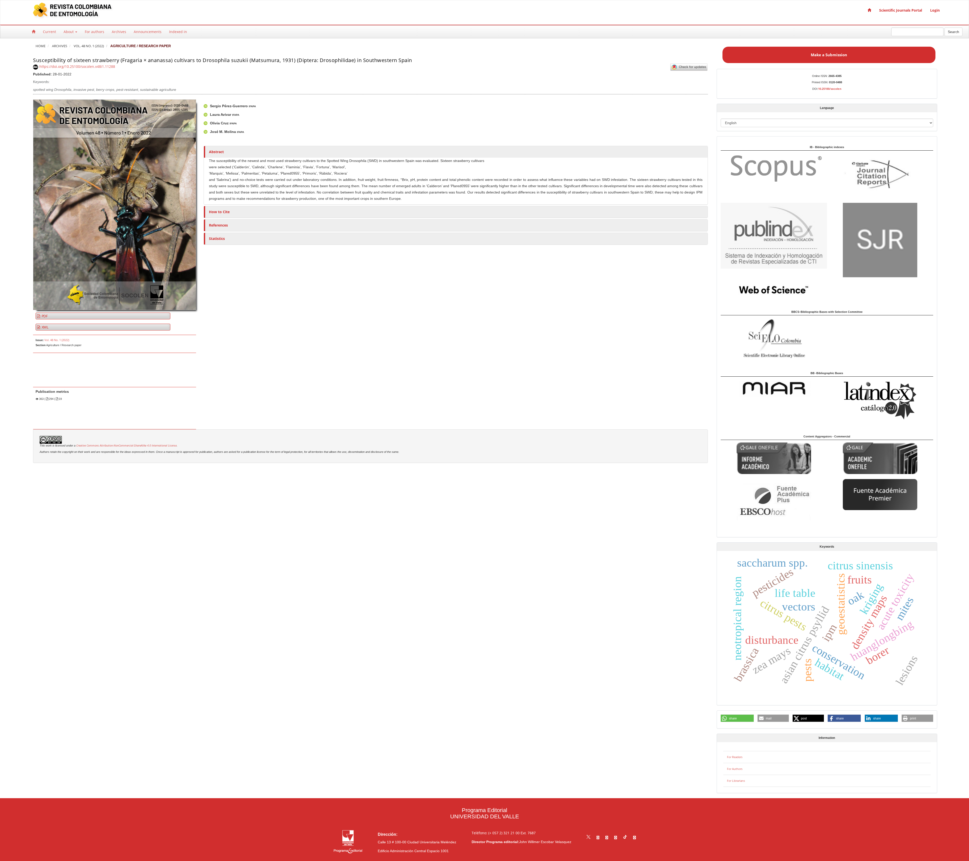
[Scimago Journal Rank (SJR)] (880, 239)
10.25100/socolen (829, 89)
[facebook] (598, 837)
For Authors (734, 769)
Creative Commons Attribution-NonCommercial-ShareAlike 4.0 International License (126, 445)
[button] (737, 718)
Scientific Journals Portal (900, 10)
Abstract (216, 151)
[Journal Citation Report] (880, 175)
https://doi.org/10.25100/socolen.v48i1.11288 (77, 66)
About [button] (69, 31)
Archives (119, 31)
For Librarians (736, 781)
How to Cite (219, 211)
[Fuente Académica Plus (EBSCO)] (774, 501)
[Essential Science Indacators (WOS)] (774, 289)
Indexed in (178, 31)
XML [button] (44, 327)
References (218, 225)
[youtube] (615, 837)
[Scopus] (773, 168)
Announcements (148, 31)
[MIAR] (774, 388)
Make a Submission (829, 54)
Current (49, 31)
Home (40, 46)
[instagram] (606, 837)
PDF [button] (44, 316)
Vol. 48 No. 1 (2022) (89, 46)
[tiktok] (625, 837)
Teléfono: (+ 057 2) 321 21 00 (496, 832)
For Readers (734, 757)
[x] (588, 837)
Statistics (217, 238)
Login (935, 10)
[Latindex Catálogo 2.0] (880, 400)
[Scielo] (774, 338)
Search (953, 32)
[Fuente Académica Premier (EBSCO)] (880, 494)
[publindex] (774, 235)
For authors (94, 31)
